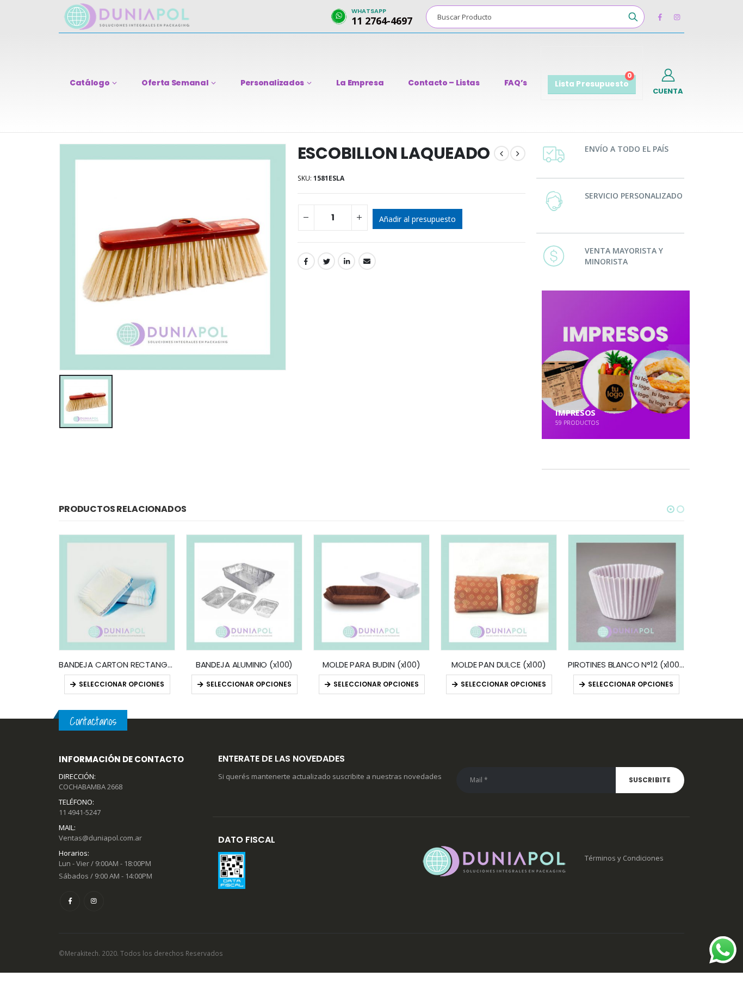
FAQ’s (515, 82)
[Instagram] (677, 17)
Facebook (306, 261)
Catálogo (89, 82)
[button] (671, 509)
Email (367, 261)
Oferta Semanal (174, 82)
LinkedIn (346, 261)
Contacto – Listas (443, 82)
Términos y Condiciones (624, 858)
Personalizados (272, 82)
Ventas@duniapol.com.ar (100, 838)
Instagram (94, 901)
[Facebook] (660, 17)
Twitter (326, 261)
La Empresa (360, 82)
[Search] (633, 17)
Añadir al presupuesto (417, 219)
